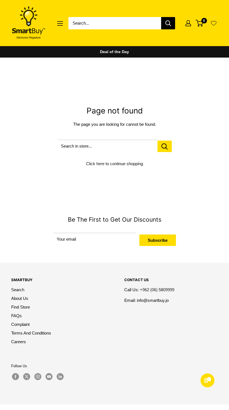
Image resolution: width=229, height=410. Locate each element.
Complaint (20, 324)
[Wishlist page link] (213, 23)
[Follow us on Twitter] (26, 377)
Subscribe (158, 240)
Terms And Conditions (31, 333)
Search (17, 289)
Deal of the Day (114, 51)
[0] (199, 23)
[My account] (188, 23)
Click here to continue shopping (114, 163)
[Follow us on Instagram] (38, 377)
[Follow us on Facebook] (15, 377)
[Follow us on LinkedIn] (60, 377)
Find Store (20, 307)
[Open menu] (60, 23)
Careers (18, 341)
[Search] (168, 23)
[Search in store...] (165, 146)
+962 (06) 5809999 (157, 289)
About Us (19, 298)
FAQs (16, 315)
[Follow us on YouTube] (49, 377)
